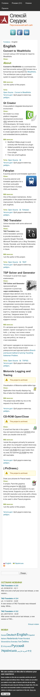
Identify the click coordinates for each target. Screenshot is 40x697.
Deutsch (11, 634)
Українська (19, 563)
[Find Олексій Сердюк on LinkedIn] (26, 35)
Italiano (4, 638)
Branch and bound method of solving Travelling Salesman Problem (19, 353)
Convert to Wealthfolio (17, 50)
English (8, 563)
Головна (5, 3)
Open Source (8, 92)
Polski (20, 638)
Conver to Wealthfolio (23, 92)
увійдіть (6, 97)
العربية (25, 651)
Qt (20, 160)
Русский (17, 645)
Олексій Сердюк (18, 17)
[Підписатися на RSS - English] (4, 566)
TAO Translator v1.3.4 (9, 598)
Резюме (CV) (17, 3)
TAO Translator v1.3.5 (9, 585)
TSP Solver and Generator (19, 272)
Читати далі (8, 95)
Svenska (14, 641)
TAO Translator (12, 220)
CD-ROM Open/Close (16, 416)
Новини (28, 3)
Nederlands (12, 638)
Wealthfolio (31, 71)
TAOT (24, 262)
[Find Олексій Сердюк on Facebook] (20, 35)
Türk (19, 641)
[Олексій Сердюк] (4, 23)
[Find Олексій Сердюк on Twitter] (13, 35)
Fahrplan (8, 170)
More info (33, 690)
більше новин (33, 624)
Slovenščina (5, 641)
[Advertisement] (20, 539)
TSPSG (25, 360)
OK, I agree (5, 694)
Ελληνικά (6, 646)
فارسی (19, 651)
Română (26, 638)
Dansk (3, 635)
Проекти (5, 8)
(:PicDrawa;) (10, 468)
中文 (30, 650)
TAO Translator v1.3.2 (9, 611)
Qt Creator (9, 103)
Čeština (25, 641)
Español (31, 635)
